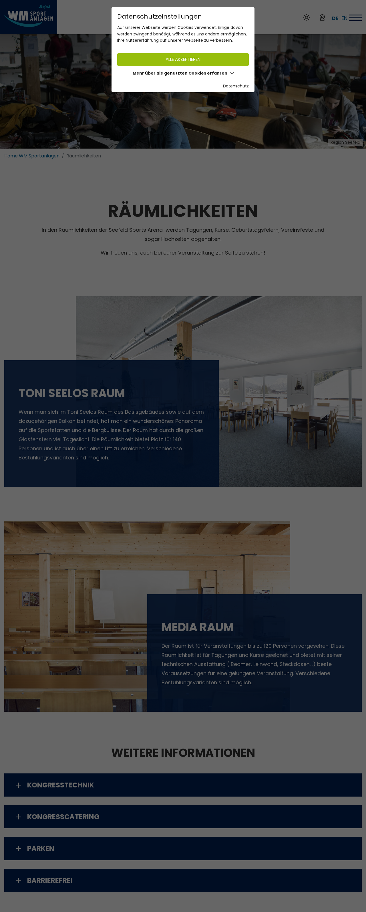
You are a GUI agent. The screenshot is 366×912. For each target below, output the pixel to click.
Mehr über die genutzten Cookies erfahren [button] (180, 73)
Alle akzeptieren (183, 59)
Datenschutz (236, 86)
